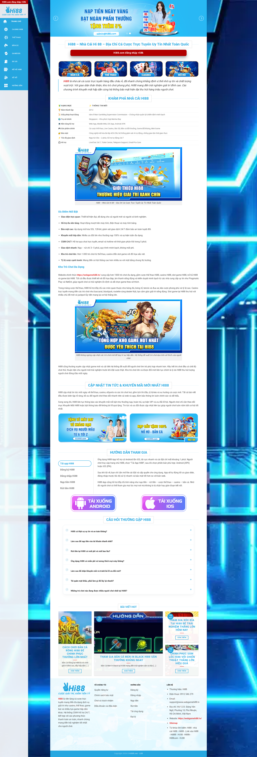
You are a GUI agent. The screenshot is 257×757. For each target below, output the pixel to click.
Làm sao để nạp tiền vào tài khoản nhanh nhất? (89, 541)
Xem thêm (75, 671)
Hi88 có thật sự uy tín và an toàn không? (86, 531)
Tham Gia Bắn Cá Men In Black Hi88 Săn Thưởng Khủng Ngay (128, 658)
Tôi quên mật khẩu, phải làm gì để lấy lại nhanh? (90, 580)
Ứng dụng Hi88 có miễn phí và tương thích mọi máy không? (95, 560)
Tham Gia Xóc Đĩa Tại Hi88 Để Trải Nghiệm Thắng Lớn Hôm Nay (182, 625)
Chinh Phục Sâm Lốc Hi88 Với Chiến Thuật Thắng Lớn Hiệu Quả (182, 658)
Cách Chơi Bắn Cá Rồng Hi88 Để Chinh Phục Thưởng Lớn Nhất (75, 652)
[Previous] (55, 18)
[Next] (201, 18)
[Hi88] (14, 11)
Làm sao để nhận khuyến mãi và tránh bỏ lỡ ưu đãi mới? (93, 570)
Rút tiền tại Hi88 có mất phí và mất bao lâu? (88, 550)
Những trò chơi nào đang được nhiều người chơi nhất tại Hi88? (96, 590)
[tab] (74, 463)
